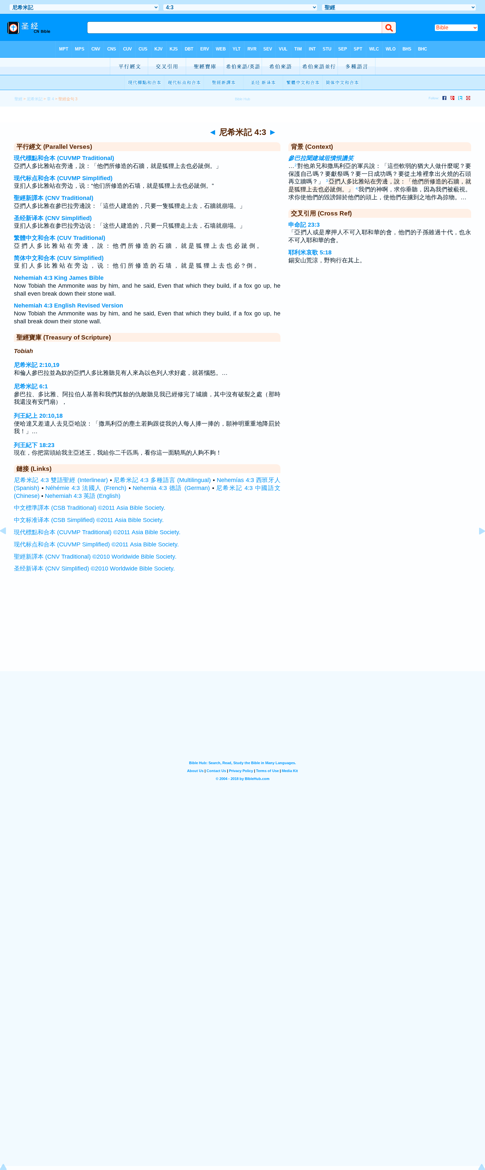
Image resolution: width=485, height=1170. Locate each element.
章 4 (50, 99)
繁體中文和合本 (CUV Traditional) (59, 238)
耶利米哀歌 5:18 (310, 252)
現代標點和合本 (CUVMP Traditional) (64, 158)
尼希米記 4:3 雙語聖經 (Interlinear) (61, 480)
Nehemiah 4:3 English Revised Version (68, 305)
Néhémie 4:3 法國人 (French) (86, 488)
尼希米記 (35, 99)
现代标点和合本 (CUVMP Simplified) (63, 178)
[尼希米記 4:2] (8, 545)
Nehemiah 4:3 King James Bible (59, 278)
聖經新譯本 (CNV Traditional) (53, 198)
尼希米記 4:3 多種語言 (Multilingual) (162, 480)
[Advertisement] (242, 631)
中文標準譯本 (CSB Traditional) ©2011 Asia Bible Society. (89, 507)
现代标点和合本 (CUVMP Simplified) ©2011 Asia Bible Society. (96, 544)
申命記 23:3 (304, 224)
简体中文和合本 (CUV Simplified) (59, 258)
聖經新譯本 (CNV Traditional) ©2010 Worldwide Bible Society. (95, 556)
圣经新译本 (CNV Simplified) (53, 218)
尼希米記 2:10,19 (36, 365)
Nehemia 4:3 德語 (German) (171, 488)
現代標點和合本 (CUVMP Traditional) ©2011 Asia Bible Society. (97, 532)
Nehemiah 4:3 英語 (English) (82, 496)
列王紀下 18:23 (34, 445)
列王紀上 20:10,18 (38, 415)
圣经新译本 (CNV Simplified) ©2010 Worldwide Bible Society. (94, 568)
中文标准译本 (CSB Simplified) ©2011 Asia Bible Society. (89, 520)
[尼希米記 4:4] (477, 545)
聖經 (18, 99)
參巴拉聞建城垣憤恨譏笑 (321, 158)
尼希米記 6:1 (31, 386)
